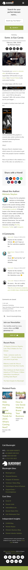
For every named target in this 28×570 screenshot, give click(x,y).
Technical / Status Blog (13, 483)
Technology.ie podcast (9, 209)
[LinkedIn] (14, 49)
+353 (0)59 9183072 (13, 450)
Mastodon (5, 227)
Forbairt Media (14, 78)
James (4, 78)
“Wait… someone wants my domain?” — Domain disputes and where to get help (13, 357)
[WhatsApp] (17, 49)
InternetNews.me (11, 508)
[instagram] (22, 557)
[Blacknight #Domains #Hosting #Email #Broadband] (11, 462)
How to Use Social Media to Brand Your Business (21, 395)
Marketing (14, 35)
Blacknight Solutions (10, 551)
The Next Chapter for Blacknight (14, 381)
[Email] (21, 49)
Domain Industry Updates (14, 533)
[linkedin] (12, 561)
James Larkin (10, 237)
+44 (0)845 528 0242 (12, 453)
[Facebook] (7, 49)
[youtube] (18, 557)
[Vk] (16, 182)
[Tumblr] (8, 182)
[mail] (16, 561)
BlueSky (17, 225)
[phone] (20, 561)
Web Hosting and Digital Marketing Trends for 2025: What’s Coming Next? (7, 395)
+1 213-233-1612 (11, 458)
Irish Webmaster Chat (13, 514)
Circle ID (8, 501)
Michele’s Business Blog (13, 530)
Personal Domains (11, 476)
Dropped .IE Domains (12, 480)
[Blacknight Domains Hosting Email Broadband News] (8, 2)
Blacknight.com (10, 473)
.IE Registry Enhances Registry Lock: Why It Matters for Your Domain (13, 348)
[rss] (10, 557)
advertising (8, 307)
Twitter (11, 227)
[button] (3, 412)
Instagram (20, 227)
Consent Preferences (16, 553)
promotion (10, 309)
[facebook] (5, 557)
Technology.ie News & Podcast (15, 486)
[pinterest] (7, 561)
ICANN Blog (9, 523)
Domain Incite (10, 504)
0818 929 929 (11, 456)
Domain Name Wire (12, 511)
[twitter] (14, 557)
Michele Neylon (15, 45)
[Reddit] (14, 178)
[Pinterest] (12, 182)
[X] (10, 49)
